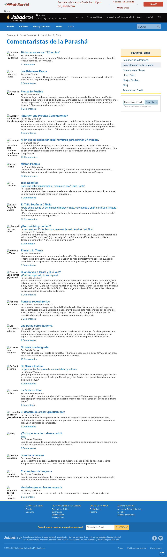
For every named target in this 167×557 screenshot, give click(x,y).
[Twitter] (160, 538)
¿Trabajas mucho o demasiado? (41, 433)
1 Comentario (28, 64)
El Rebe (121, 512)
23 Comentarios (29, 176)
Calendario (57, 512)
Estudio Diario (58, 515)
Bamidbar (46, 35)
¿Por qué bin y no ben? (36, 226)
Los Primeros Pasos (34, 71)
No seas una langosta (34, 347)
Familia (59, 26)
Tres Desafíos (29, 182)
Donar (139, 16)
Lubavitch (52, 537)
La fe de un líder (31, 390)
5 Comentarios (28, 83)
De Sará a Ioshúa (32, 366)
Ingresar (79, 16)
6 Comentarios (28, 197)
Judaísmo (23, 26)
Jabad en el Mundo (126, 515)
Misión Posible (30, 164)
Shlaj (58, 35)
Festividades (95, 509)
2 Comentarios (28, 265)
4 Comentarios (28, 108)
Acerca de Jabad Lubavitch (129, 509)
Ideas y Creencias (41, 26)
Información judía (105, 540)
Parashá (11, 35)
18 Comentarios (29, 157)
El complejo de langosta (36, 471)
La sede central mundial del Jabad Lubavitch (103, 537)
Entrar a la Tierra (32, 250)
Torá (85, 540)
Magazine (30, 512)
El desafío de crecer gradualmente (43, 412)
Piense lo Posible (32, 91)
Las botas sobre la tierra (36, 325)
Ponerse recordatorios (35, 301)
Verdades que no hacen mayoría (41, 487)
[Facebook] (154, 538)
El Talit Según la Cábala (36, 204)
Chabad (45, 537)
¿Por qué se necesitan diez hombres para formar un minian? (60, 139)
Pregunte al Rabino (95, 16)
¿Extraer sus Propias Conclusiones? (44, 115)
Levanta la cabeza (32, 455)
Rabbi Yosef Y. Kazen (65, 540)
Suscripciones (58, 517)
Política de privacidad (136, 548)
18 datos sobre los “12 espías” (40, 52)
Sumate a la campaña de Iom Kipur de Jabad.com (80, 4)
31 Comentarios (29, 219)
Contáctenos (155, 548)
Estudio (10, 26)
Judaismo (92, 540)
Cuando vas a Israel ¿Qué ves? (41, 272)
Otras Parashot (28, 35)
